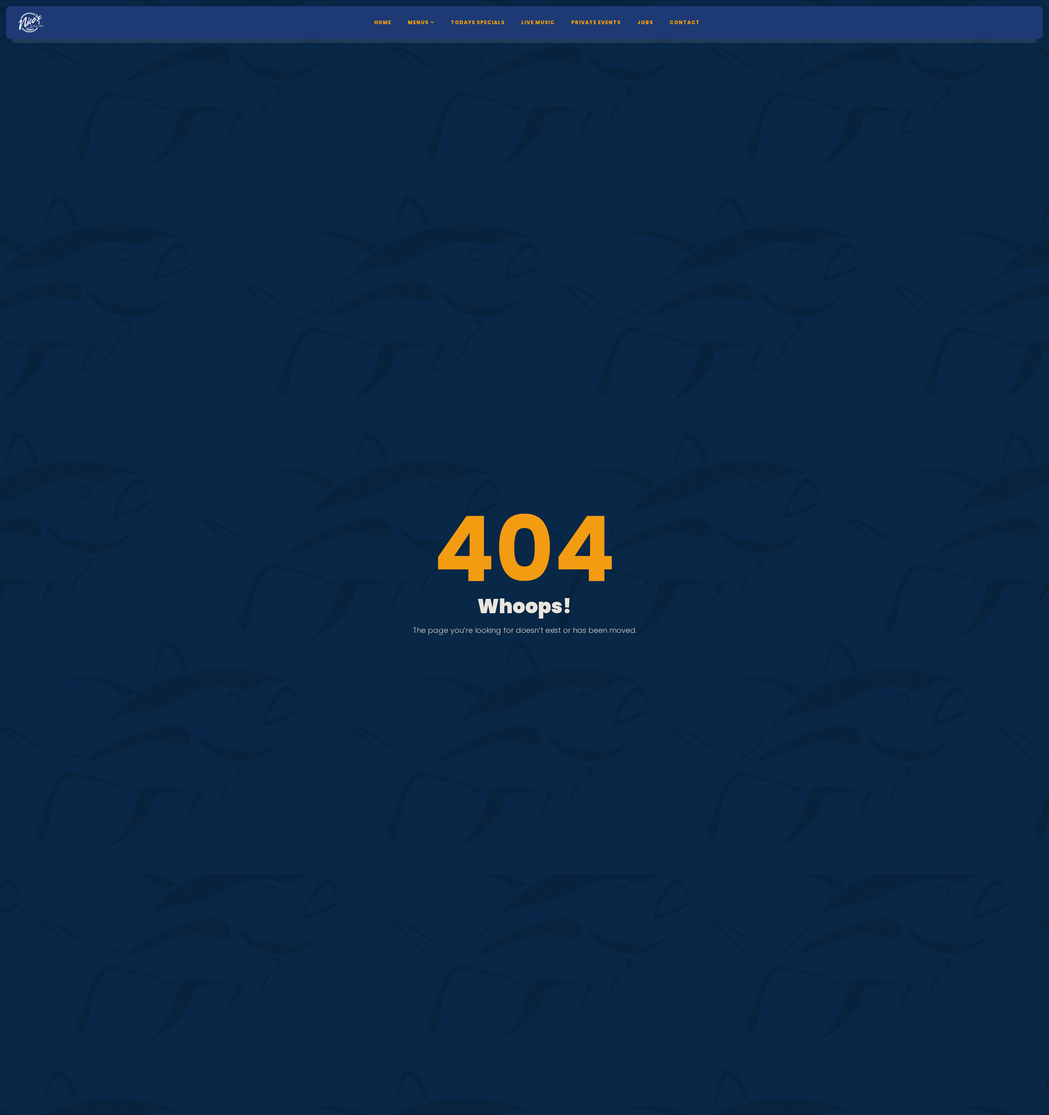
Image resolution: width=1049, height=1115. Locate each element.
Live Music (538, 22)
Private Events (596, 22)
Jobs (645, 22)
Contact (685, 22)
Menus (418, 22)
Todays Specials (478, 22)
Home (382, 22)
